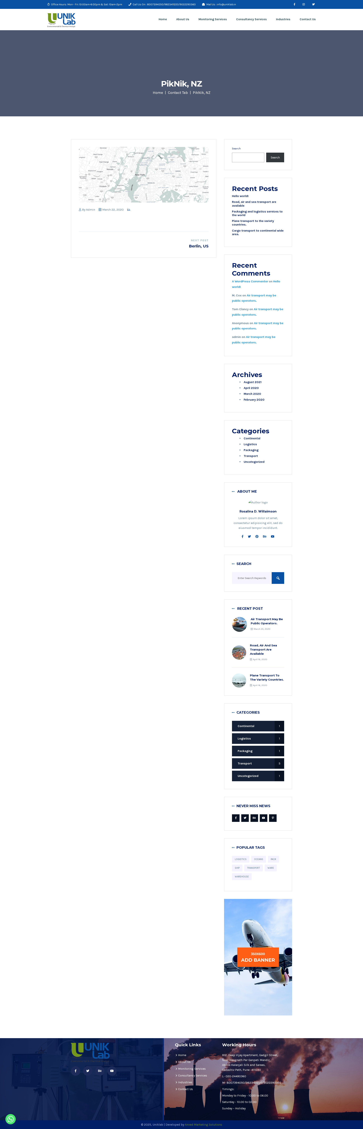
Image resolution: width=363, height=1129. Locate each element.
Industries (283, 19)
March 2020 (252, 394)
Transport (251, 456)
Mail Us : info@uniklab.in (221, 4)
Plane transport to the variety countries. (267, 677)
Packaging (251, 450)
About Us (182, 19)
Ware (271, 867)
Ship (237, 867)
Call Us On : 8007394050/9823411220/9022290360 (164, 4)
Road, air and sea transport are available (263, 649)
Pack (273, 859)
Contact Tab (178, 92)
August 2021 (252, 382)
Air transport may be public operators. (267, 621)
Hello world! (240, 196)
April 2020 (251, 388)
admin (90, 209)
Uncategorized (254, 462)
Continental (252, 438)
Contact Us (308, 19)
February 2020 (254, 399)
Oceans (258, 859)
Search (236, 148)
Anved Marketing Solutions (203, 1124)
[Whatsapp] (10, 1119)
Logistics (250, 444)
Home (163, 19)
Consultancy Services (251, 19)
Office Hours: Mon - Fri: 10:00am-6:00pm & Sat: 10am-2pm (86, 4)
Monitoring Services (213, 19)
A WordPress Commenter (250, 281)
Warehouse (242, 876)
